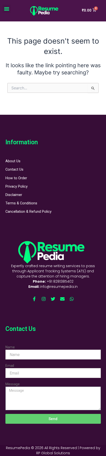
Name (10, 347)
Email (9, 366)
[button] (6, 9)
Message (12, 384)
